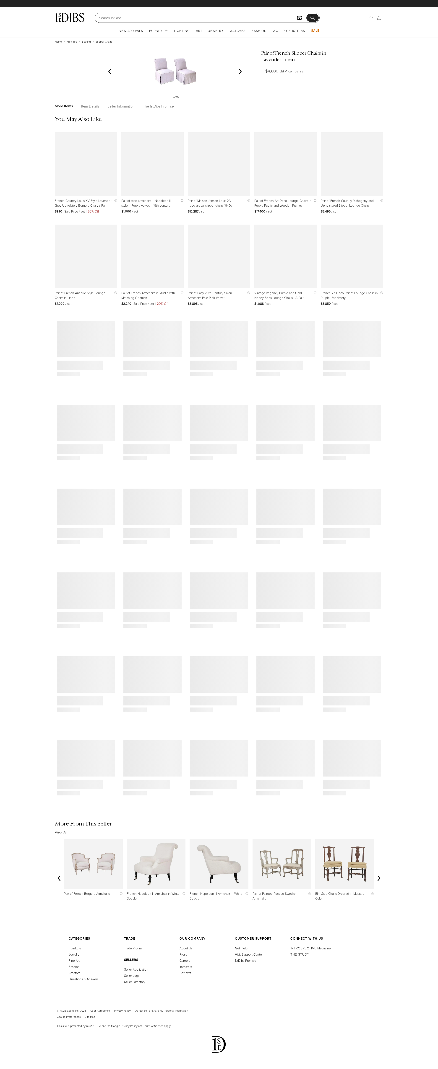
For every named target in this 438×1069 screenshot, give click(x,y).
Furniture (158, 30)
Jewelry (216, 30)
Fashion (259, 30)
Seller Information (121, 106)
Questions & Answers (83, 979)
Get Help (241, 948)
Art (199, 30)
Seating (86, 42)
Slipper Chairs (104, 42)
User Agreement (100, 1011)
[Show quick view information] (114, 200)
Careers (185, 960)
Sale (315, 30)
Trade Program (134, 948)
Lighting (182, 30)
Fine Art (74, 960)
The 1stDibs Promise (158, 106)
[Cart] (379, 18)
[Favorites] (371, 18)
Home (58, 42)
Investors (186, 966)
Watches (237, 30)
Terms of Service (153, 1026)
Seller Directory (134, 981)
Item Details (90, 106)
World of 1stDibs (289, 30)
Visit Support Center (249, 954)
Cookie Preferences (69, 1017)
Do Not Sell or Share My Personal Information (161, 1011)
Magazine (310, 948)
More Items (64, 106)
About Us (186, 948)
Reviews (185, 973)
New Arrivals (131, 30)
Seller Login (132, 975)
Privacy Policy (122, 1011)
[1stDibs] (69, 17)
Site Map (90, 1017)
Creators (74, 973)
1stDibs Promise (245, 960)
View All (61, 832)
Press (183, 954)
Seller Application (136, 969)
